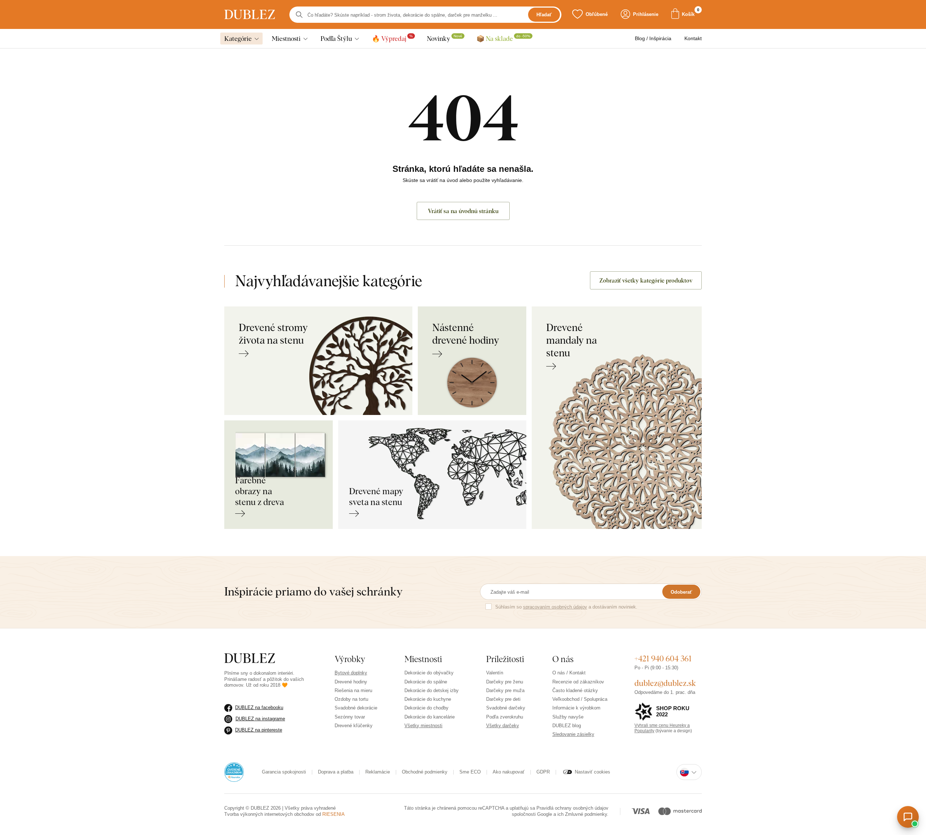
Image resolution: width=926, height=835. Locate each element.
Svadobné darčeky (505, 708)
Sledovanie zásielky (573, 734)
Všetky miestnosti (423, 725)
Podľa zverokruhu (504, 717)
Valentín (494, 672)
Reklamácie (377, 772)
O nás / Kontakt (569, 672)
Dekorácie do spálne (425, 681)
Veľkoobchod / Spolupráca (579, 699)
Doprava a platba (335, 772)
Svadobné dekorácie (356, 708)
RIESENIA (333, 814)
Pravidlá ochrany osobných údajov (572, 808)
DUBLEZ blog (566, 725)
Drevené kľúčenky (354, 725)
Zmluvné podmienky (586, 814)
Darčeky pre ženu (504, 681)
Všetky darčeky (502, 725)
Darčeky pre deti (503, 699)
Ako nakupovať (508, 772)
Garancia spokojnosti (284, 772)
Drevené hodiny (351, 681)
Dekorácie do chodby (426, 708)
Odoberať (681, 592)
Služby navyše (567, 717)
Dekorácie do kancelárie (429, 717)
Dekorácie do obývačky (429, 672)
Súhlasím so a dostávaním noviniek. (566, 607)
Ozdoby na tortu (351, 699)
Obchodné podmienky (424, 772)
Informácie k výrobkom (576, 708)
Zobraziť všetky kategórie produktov (645, 280)
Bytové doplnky (351, 672)
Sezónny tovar (350, 717)
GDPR (543, 772)
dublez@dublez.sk (665, 683)
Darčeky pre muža (505, 690)
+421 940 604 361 (663, 658)
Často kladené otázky (575, 690)
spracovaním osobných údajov (555, 607)
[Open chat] (908, 817)
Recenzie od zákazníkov (578, 681)
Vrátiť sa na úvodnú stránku (463, 211)
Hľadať (544, 14)
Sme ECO (470, 772)
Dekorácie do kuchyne (427, 699)
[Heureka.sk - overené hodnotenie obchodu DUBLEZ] (234, 772)
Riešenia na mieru (353, 690)
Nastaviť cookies (592, 772)
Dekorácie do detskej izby (431, 690)
